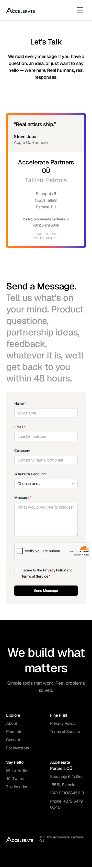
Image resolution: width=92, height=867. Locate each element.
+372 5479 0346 (46, 225)
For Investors (17, 748)
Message (22, 497)
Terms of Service (35, 576)
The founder (17, 787)
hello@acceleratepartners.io (45, 219)
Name (20, 403)
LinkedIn (19, 770)
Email (19, 427)
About (11, 723)
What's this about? (30, 474)
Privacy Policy (54, 570)
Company (22, 450)
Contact (13, 739)
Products (14, 731)
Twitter (18, 778)
